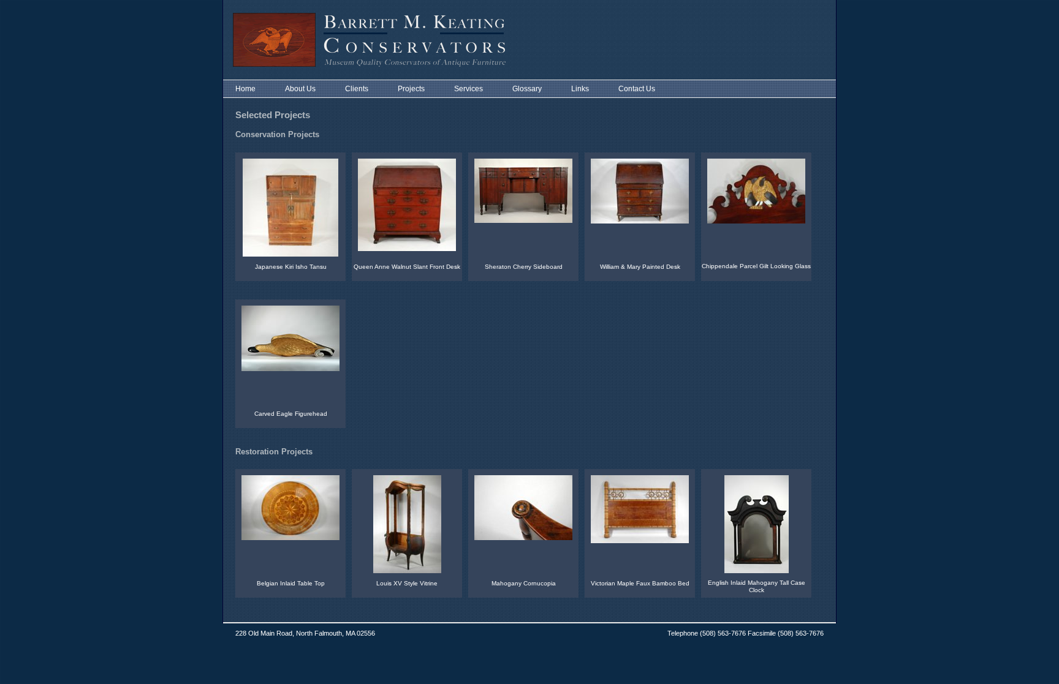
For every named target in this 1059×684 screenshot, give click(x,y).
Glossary (527, 89)
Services (468, 89)
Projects (411, 89)
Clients (356, 89)
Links (580, 89)
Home (245, 89)
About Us (300, 89)
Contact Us (636, 89)
